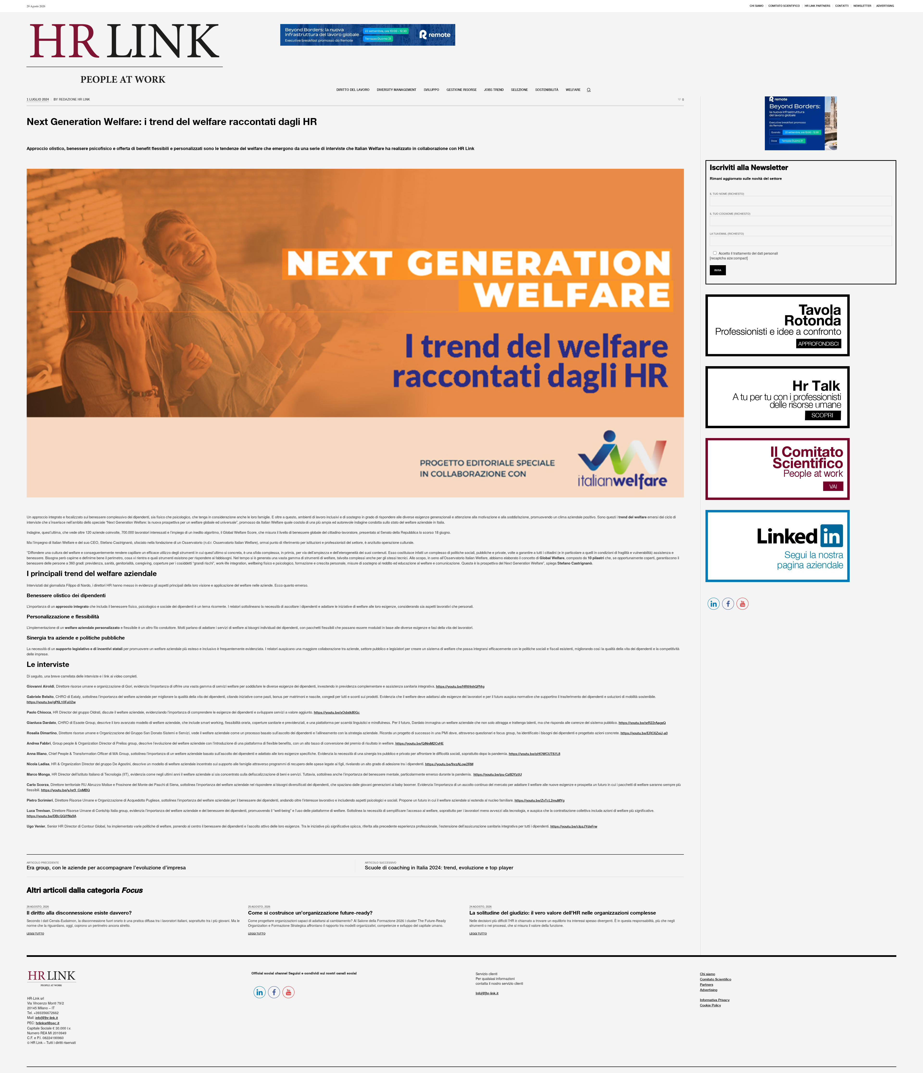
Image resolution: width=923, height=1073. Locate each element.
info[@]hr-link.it (46, 1018)
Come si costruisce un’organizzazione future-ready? (310, 913)
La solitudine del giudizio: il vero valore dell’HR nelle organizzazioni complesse (562, 913)
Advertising (708, 990)
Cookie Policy (710, 1005)
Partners (706, 984)
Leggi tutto (35, 933)
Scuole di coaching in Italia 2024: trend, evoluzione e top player (439, 868)
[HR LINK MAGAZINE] (124, 53)
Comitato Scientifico (715, 979)
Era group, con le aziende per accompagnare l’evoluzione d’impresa (106, 868)
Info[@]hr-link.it (487, 993)
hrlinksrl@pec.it (47, 1023)
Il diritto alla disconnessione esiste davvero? (79, 913)
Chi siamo (707, 974)
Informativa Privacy (715, 1000)
